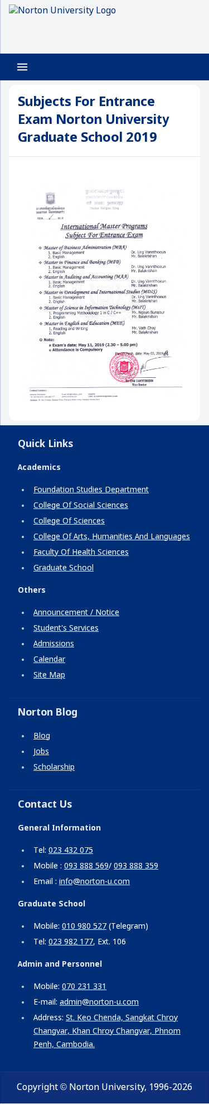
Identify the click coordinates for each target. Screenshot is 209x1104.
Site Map (49, 675)
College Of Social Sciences (80, 506)
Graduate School (63, 568)
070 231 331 (84, 987)
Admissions (53, 644)
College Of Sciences (69, 521)
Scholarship (54, 767)
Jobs (41, 752)
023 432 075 (70, 851)
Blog (41, 736)
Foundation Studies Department (91, 490)
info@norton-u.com (94, 882)
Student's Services (66, 628)
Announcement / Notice (76, 613)
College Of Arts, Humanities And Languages (111, 537)
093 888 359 (136, 866)
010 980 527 (84, 926)
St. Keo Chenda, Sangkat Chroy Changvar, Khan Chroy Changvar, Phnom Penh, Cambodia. (107, 1031)
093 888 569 (86, 866)
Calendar (49, 660)
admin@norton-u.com (99, 1002)
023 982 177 (70, 942)
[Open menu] (22, 67)
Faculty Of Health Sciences (81, 553)
